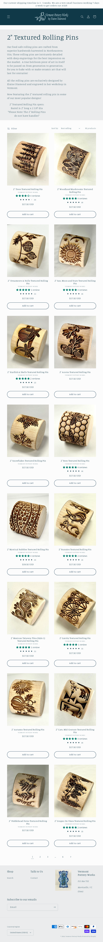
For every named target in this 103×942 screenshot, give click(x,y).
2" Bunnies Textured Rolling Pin (75, 549)
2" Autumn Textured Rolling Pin (28, 729)
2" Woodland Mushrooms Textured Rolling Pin (75, 190)
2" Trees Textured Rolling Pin (28, 189)
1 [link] (32, 856)
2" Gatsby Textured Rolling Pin (75, 638)
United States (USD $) (19, 932)
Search (10, 878)
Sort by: (55, 128)
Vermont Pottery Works (73, 936)
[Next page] (70, 857)
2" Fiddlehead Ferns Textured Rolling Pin (28, 822)
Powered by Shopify (89, 936)
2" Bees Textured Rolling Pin (75, 460)
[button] (8, 17)
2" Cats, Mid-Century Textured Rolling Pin (75, 731)
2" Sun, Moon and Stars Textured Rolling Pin (75, 282)
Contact (34, 878)
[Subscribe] (54, 907)
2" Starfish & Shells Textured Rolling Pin (27, 372)
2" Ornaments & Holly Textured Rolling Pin (28, 282)
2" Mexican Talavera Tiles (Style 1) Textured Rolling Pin (28, 639)
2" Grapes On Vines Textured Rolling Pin (75, 821)
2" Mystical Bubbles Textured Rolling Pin (28, 549)
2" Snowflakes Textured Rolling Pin (28, 460)
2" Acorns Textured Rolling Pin (75, 372)
